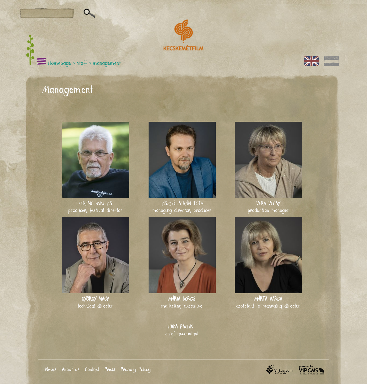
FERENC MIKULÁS (95, 204)
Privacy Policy (136, 370)
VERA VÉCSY (268, 204)
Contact (92, 370)
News (51, 370)
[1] (89, 13)
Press (110, 370)
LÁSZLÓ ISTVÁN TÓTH (182, 204)
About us (71, 370)
